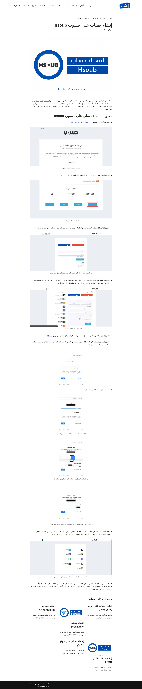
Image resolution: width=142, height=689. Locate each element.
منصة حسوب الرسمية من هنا (79, 122)
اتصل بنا (29, 684)
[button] (76, 5)
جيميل (50, 336)
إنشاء (108, 18)
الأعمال (42, 5)
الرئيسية (89, 5)
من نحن (37, 684)
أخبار (82, 5)
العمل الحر (102, 18)
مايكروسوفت (89, 283)
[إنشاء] (124, 5)
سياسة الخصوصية (42, 686)
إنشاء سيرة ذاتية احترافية (41, 101)
